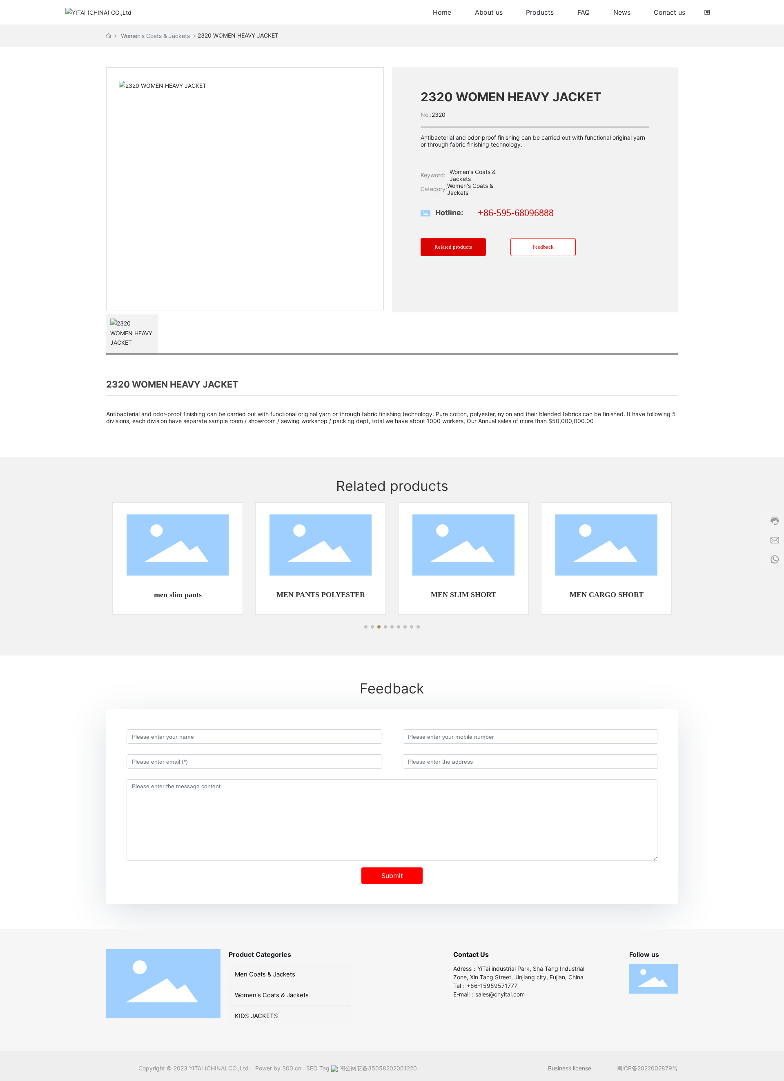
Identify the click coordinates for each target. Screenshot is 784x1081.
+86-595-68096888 (516, 212)
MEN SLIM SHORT (463, 595)
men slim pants (178, 595)
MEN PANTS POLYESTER (320, 595)
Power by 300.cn (278, 1068)
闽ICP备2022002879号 (647, 1068)
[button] (366, 627)
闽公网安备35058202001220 (378, 1068)
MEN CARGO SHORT (607, 595)
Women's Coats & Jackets (155, 35)
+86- (473, 985)
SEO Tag (317, 1068)
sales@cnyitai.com (500, 994)
